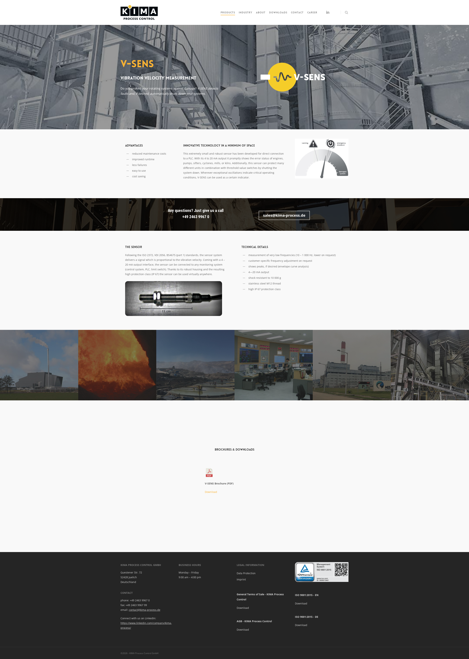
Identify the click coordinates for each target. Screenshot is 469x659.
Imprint (241, 579)
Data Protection (246, 573)
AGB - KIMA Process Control (254, 621)
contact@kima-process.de (144, 610)
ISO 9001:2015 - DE (306, 617)
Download (211, 492)
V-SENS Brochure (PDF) (219, 483)
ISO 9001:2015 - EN (306, 595)
